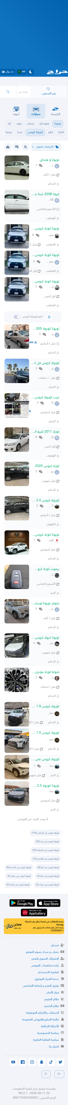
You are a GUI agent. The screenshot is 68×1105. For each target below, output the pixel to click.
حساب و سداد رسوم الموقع (42, 952)
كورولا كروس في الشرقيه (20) (45, 850)
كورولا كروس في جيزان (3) (47, 884)
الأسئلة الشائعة (50, 1026)
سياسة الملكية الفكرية (46, 1040)
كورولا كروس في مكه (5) (48, 876)
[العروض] (8, 146)
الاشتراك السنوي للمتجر (45, 959)
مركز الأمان (52, 992)
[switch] (17, 317)
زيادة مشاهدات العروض (45, 965)
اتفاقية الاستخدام (48, 972)
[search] (8, 92)
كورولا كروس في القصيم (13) (46, 859)
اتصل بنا (54, 1047)
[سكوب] (16, 147)
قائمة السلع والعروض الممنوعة (40, 1020)
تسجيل (55, 945)
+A (59, 1074)
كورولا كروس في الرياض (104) (45, 833)
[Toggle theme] (30, 72)
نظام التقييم (51, 999)
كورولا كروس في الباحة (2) (17, 884)
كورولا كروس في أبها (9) (48, 867)
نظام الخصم (51, 1006)
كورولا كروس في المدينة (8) (19, 867)
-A (46, 1074)
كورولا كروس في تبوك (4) (19, 876)
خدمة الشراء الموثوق (47, 979)
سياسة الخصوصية (48, 1033)
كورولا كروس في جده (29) (47, 841)
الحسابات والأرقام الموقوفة (42, 1013)
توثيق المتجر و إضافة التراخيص (41, 986)
